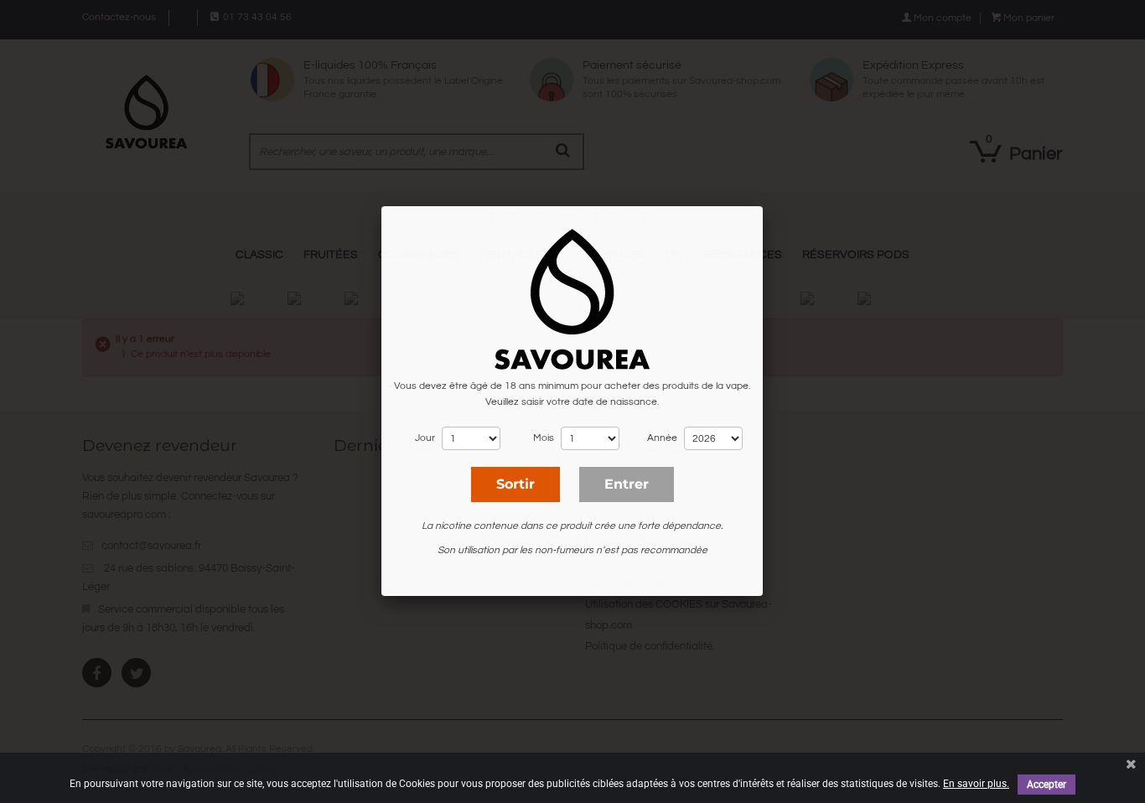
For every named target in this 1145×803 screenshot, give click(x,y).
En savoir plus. (976, 784)
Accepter (1046, 784)
